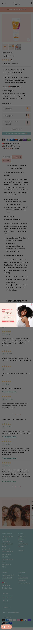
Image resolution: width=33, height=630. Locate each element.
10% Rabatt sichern (8, 321)
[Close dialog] (31, 304)
